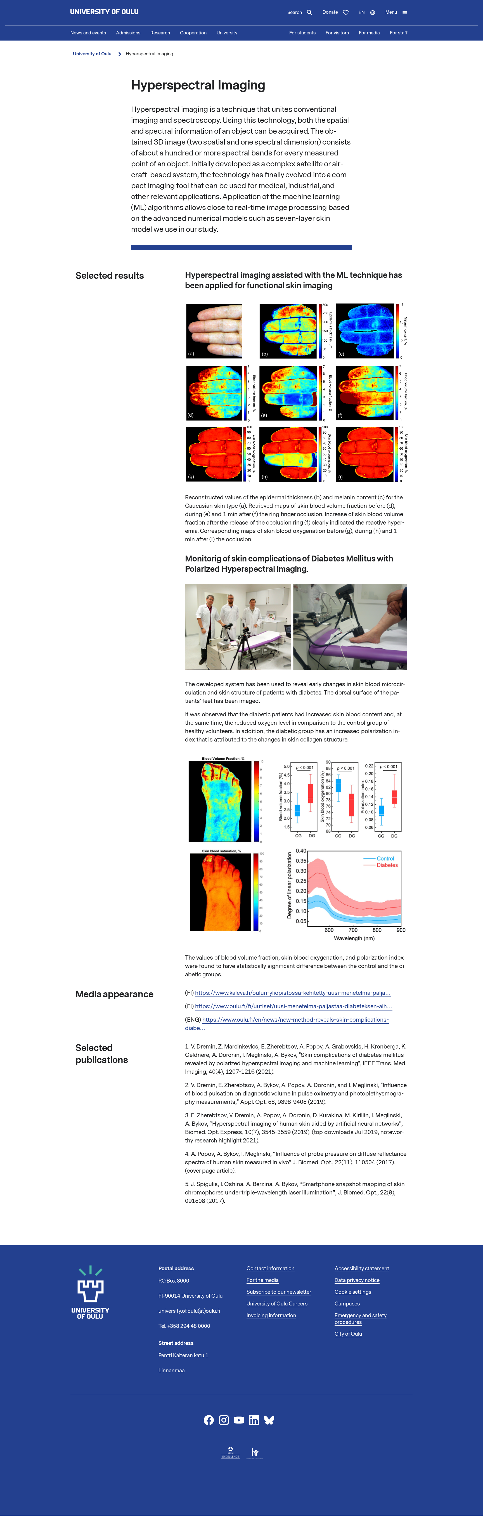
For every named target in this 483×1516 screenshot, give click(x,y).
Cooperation (193, 33)
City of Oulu (348, 1334)
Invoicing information (271, 1315)
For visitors (337, 33)
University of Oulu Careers (277, 1303)
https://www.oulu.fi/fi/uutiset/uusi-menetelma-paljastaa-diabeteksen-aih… (293, 1006)
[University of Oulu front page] (117, 12)
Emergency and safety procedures (361, 1319)
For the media (263, 1280)
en (369, 17)
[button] (396, 12)
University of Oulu (92, 54)
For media (369, 33)
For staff (399, 33)
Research (160, 33)
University (227, 33)
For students (302, 33)
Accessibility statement (362, 1268)
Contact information (271, 1268)
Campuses (347, 1303)
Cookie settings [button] (353, 1292)
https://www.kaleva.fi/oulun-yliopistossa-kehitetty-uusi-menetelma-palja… (293, 993)
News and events (88, 33)
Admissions (128, 33)
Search (294, 13)
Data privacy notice (357, 1280)
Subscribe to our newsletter (279, 1292)
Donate (330, 12)
